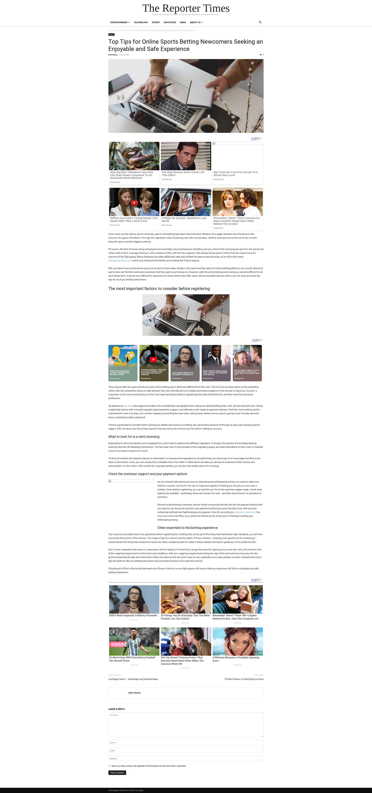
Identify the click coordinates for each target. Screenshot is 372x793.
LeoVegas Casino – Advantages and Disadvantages (133, 679)
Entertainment (119, 22)
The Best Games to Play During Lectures (244, 679)
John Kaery (112, 55)
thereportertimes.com (119, 260)
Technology (141, 22)
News (183, 22)
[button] (260, 22)
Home (110, 30)
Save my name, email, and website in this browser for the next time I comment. (148, 766)
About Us (195, 22)
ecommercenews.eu (244, 512)
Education (170, 22)
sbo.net (127, 405)
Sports (156, 22)
